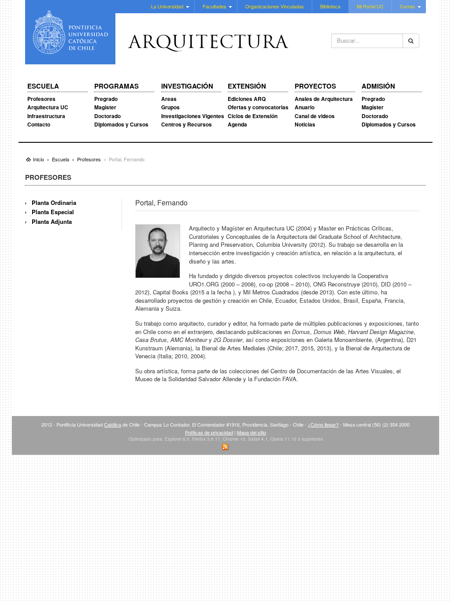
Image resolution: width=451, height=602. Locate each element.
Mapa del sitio (251, 432)
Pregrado (106, 99)
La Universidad (167, 6)
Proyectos (315, 86)
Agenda (237, 124)
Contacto (38, 124)
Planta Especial (53, 212)
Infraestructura (46, 116)
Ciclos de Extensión (252, 116)
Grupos (170, 107)
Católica (112, 424)
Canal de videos (315, 116)
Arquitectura (208, 43)
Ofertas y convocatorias (258, 107)
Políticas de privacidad (209, 432)
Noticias (305, 124)
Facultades (214, 6)
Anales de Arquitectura (324, 99)
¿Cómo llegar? (323, 424)
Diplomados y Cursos (121, 124)
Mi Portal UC (370, 6)
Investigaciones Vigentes (192, 116)
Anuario (304, 107)
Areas (169, 99)
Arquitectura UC (47, 107)
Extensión (247, 86)
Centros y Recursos (186, 124)
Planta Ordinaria (54, 202)
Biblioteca (330, 6)
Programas (116, 86)
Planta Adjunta (52, 221)
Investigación (187, 86)
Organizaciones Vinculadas (274, 6)
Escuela (43, 86)
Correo (407, 6)
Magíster (105, 107)
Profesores (41, 99)
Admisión (378, 86)
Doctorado (107, 116)
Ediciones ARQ (247, 99)
